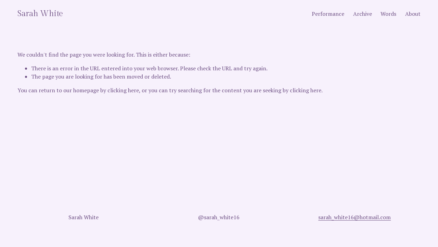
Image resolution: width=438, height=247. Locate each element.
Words (388, 13)
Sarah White (40, 14)
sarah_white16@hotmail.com (354, 217)
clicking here (123, 90)
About (413, 13)
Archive (362, 13)
